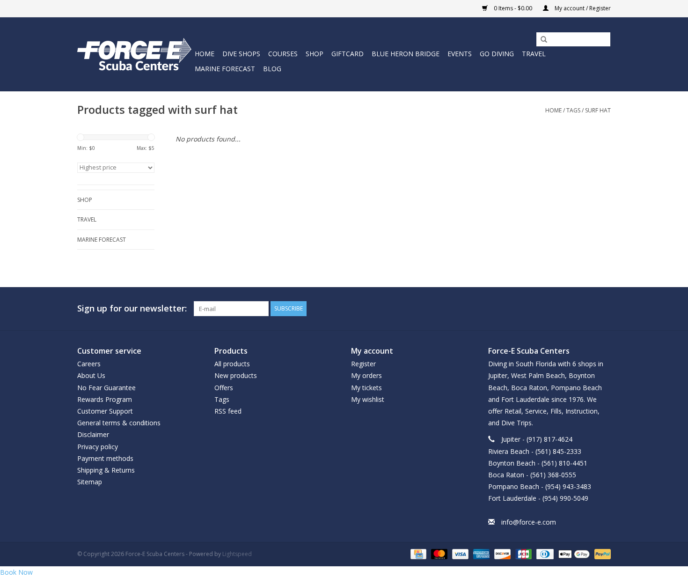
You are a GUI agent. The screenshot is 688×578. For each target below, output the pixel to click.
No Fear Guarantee (106, 387)
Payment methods (105, 458)
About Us (91, 375)
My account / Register (582, 8)
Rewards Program (104, 399)
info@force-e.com (528, 522)
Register (363, 363)
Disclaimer (93, 434)
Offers (223, 387)
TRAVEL (534, 53)
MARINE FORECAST (225, 68)
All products (232, 363)
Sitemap (89, 481)
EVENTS (459, 53)
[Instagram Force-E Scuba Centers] (603, 308)
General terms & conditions (119, 422)
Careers (89, 363)
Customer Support (105, 411)
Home (204, 53)
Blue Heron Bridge (405, 53)
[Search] (540, 40)
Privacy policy (97, 446)
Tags (573, 110)
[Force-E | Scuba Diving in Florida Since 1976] (134, 54)
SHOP (314, 53)
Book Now (16, 572)
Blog (272, 68)
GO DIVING (497, 53)
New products (235, 375)
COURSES (283, 53)
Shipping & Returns (106, 470)
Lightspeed (237, 554)
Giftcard (347, 53)
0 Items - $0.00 (513, 8)
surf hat (598, 110)
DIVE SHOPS (241, 53)
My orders (366, 375)
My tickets (366, 387)
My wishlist (367, 399)
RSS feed (228, 411)
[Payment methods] (417, 553)
